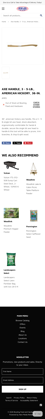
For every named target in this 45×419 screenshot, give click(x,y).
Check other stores (36, 104)
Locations (22, 338)
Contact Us (22, 342)
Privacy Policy (19, 398)
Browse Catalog (22, 320)
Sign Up (22, 389)
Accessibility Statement (29, 400)
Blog (22, 331)
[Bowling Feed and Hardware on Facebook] (41, 405)
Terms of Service (11, 400)
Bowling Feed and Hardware (25, 412)
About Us (23, 335)
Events (22, 327)
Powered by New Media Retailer (21, 415)
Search (9, 398)
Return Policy (32, 398)
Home (4, 22)
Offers (22, 324)
